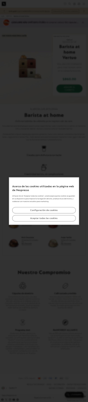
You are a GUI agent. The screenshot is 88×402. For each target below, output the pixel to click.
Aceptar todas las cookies (44, 218)
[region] (44, 201)
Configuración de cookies (44, 210)
